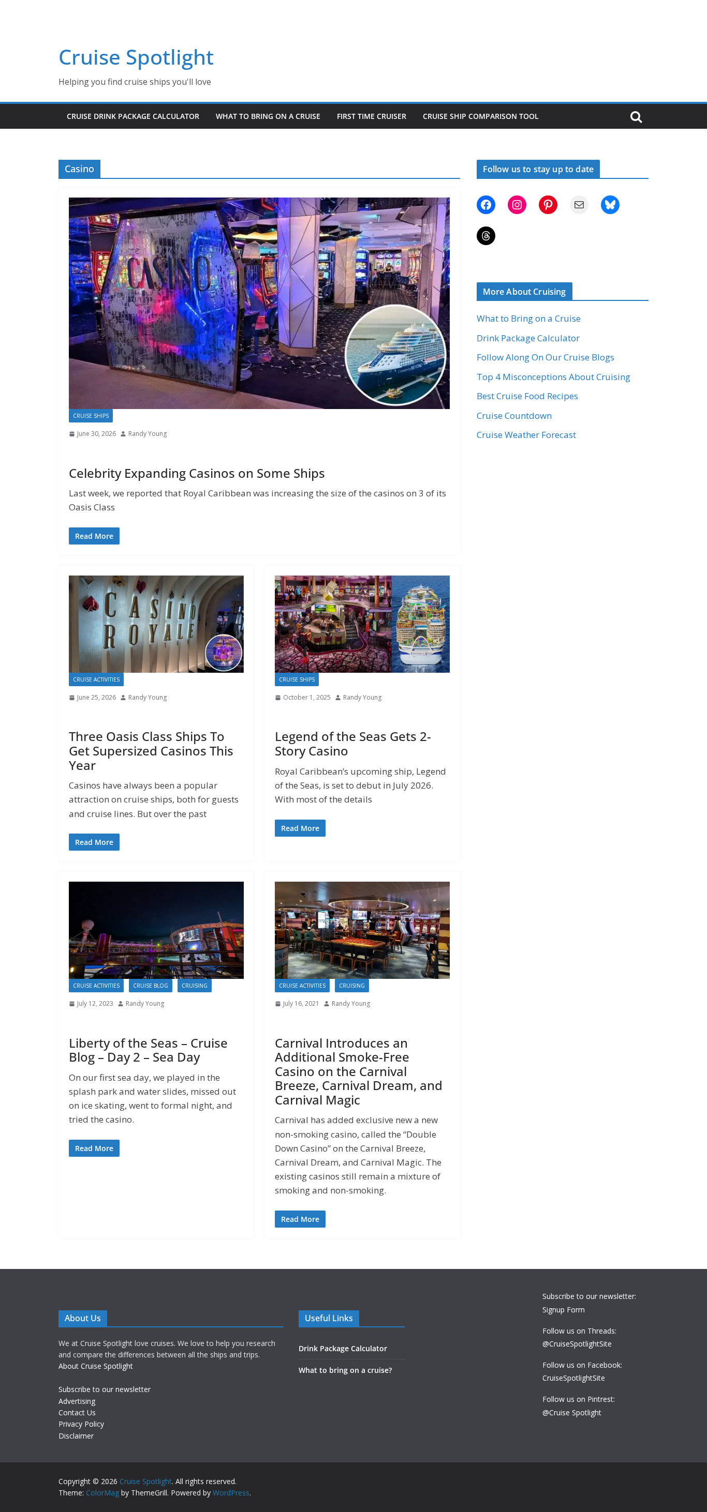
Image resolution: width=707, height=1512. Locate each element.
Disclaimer (76, 1436)
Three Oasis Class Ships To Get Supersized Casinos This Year (151, 750)
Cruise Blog (150, 985)
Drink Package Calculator (528, 338)
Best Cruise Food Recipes (527, 396)
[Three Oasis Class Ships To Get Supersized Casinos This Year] (156, 624)
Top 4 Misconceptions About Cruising (553, 377)
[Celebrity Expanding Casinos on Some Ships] (259, 303)
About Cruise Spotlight (95, 1366)
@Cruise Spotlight (571, 1412)
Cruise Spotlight (136, 56)
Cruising (195, 985)
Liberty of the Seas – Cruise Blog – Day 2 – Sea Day (148, 1050)
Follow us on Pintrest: (578, 1399)
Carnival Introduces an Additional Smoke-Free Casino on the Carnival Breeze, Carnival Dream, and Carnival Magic (359, 1071)
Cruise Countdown (514, 415)
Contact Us (77, 1412)
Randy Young (147, 433)
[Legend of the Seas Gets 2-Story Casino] (362, 624)
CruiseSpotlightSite (573, 1378)
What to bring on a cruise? (345, 1370)
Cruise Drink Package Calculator (133, 116)
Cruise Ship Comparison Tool (481, 116)
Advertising (76, 1401)
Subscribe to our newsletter (104, 1389)
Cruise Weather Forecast (526, 435)
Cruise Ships (91, 415)
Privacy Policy (81, 1424)
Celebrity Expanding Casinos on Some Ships (197, 472)
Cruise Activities (96, 679)
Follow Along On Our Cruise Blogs (545, 357)
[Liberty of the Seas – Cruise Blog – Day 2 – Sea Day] (156, 930)
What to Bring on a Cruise (268, 116)
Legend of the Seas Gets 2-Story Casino (353, 743)
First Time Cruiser (371, 116)
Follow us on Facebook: (582, 1365)
